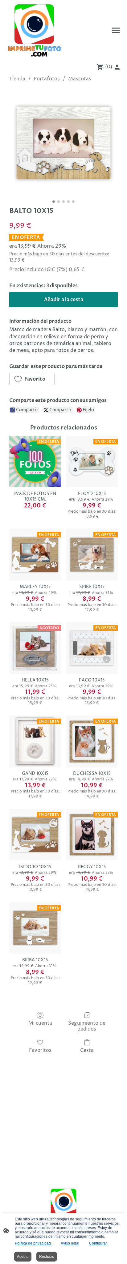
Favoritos (40, 1050)
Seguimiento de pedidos (86, 1026)
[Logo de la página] (34, 30)
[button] (32, 379)
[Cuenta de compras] (117, 67)
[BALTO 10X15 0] (63, 142)
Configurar (98, 1243)
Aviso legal (70, 1243)
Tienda (17, 78)
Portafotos (47, 78)
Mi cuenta (40, 1023)
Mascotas (79, 78)
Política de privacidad (33, 1243)
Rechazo (46, 1256)
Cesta (87, 1050)
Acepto (23, 1256)
